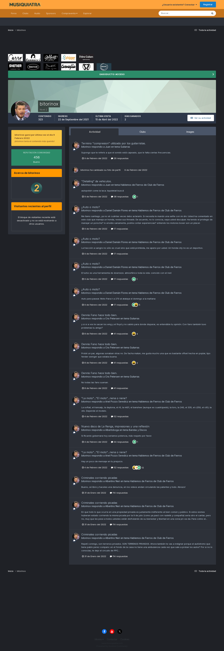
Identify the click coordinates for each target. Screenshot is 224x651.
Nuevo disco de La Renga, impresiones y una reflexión (115, 426)
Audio (37, 13)
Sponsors (51, 13)
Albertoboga (112, 430)
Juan (108, 146)
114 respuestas (120, 492)
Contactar (112, 639)
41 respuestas (120, 333)
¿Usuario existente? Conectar (179, 4)
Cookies (124, 639)
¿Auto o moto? (90, 207)
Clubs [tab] (143, 131)
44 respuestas (121, 442)
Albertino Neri (112, 481)
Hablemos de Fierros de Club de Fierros (142, 184)
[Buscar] (212, 13)
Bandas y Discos (138, 430)
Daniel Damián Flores (116, 210)
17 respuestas (120, 228)
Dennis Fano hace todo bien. (99, 315)
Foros (14, 13)
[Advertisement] (67, 44)
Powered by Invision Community (112, 646)
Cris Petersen (112, 318)
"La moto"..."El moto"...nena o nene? (104, 398)
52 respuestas (121, 416)
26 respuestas (121, 158)
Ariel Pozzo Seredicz (116, 401)
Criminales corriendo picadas (99, 477)
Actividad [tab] (94, 131)
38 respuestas (121, 196)
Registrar (208, 4)
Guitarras (125, 146)
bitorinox (86, 146)
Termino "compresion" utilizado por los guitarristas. (113, 143)
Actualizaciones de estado (191, 13)
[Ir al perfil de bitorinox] (76, 145)
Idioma (98, 639)
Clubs (25, 13)
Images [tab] (190, 131)
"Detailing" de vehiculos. (96, 181)
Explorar (87, 13)
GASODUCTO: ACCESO (112, 74)
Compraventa (69, 13)
